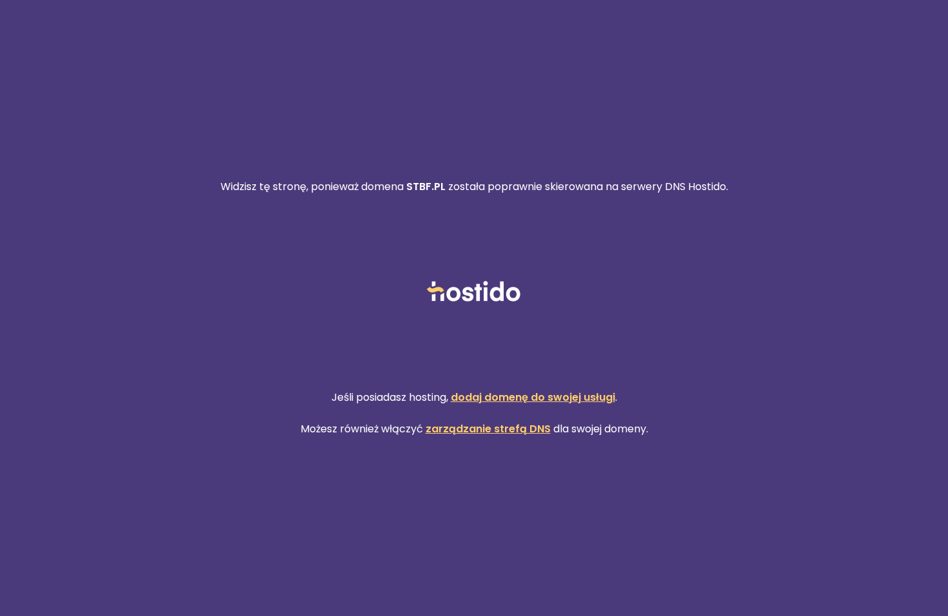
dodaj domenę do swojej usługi (533, 397)
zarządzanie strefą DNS (488, 428)
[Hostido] (474, 292)
